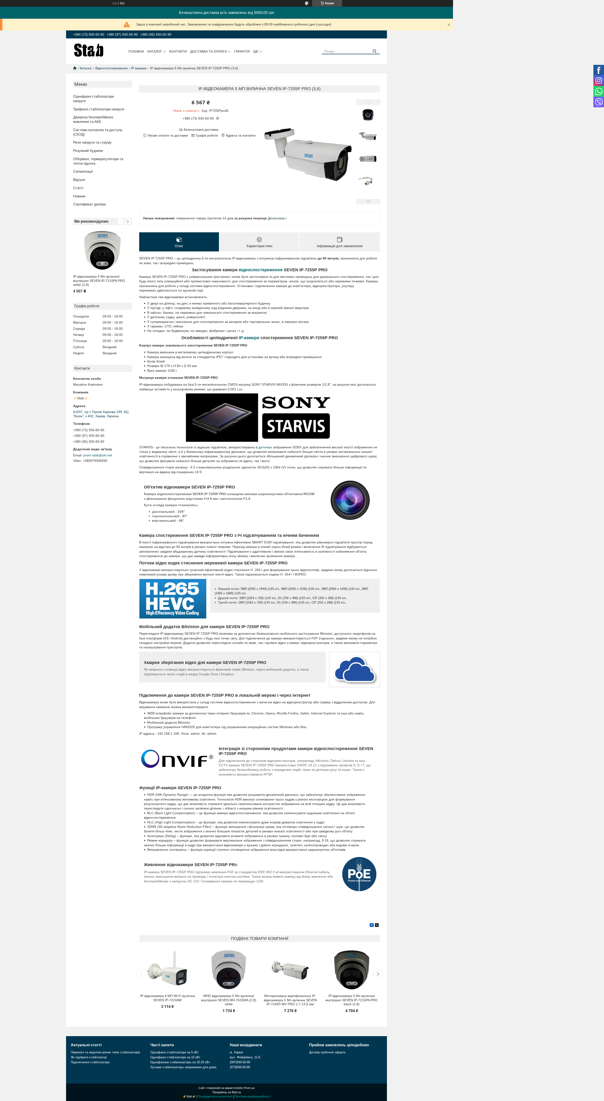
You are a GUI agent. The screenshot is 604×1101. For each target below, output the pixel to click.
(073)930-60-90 (240, 1067)
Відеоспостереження (111, 68)
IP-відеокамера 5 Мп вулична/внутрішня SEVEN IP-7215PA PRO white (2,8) (99, 281)
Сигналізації (83, 171)
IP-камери (139, 68)
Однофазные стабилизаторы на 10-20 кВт (180, 1062)
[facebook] (372, 926)
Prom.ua (249, 1088)
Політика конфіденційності (253, 1096)
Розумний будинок (88, 151)
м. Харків (236, 1052)
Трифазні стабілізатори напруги (98, 109)
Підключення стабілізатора (90, 1062)
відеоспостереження (261, 269)
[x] (377, 926)
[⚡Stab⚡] (89, 50)
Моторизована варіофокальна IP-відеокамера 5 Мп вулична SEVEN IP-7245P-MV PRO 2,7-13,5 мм (290, 1000)
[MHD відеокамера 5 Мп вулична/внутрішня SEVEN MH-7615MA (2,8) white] (229, 969)
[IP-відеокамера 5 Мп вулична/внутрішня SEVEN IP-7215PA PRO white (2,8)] (102, 250)
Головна (136, 51)
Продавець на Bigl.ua (226, 1092)
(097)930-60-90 (240, 1062)
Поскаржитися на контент (215, 1096)
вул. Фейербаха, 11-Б (245, 1057)
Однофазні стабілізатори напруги (93, 98)
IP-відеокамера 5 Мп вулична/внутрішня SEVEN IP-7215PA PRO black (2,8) (352, 1000)
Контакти (178, 51)
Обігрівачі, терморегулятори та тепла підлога (98, 161)
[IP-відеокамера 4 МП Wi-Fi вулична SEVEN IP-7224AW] (167, 969)
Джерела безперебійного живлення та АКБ (93, 119)
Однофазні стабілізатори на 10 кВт (175, 1057)
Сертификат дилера (89, 204)
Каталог (154, 51)
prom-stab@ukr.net (97, 455)
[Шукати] (374, 51)
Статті (78, 188)
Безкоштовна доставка (201, 129)
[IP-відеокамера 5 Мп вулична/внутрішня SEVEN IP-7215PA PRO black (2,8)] (351, 969)
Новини (79, 196)
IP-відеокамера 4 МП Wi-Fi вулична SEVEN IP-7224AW (167, 998)
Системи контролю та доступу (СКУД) (97, 132)
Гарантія (242, 51)
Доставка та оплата (208, 51)
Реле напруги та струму (92, 142)
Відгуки (79, 180)
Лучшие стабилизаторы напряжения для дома (183, 1067)
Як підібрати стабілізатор (89, 1057)
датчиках (265, 447)
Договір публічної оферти (327, 1052)
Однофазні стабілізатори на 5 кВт (174, 1052)
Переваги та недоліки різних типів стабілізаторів (105, 1052)
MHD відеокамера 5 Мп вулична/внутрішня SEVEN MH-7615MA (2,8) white (228, 1000)
